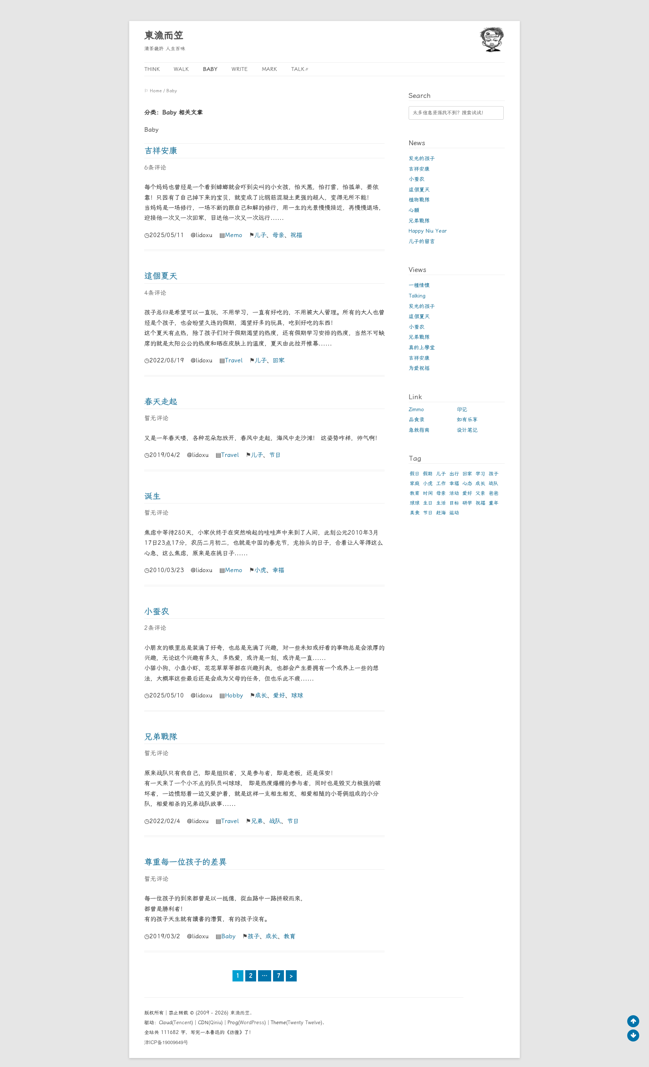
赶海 (441, 512)
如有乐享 (467, 419)
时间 (428, 493)
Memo (233, 235)
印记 (462, 409)
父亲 (480, 493)
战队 (275, 821)
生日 (428, 503)
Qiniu (215, 1022)
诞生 (152, 496)
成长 (261, 695)
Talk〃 (300, 69)
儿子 (260, 235)
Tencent (183, 1022)
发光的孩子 (422, 158)
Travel (234, 360)
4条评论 (155, 292)
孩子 (254, 936)
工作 (441, 483)
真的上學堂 (422, 347)
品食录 (416, 419)
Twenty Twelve (304, 1022)
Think (152, 69)
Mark (269, 69)
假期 (428, 473)
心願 (414, 210)
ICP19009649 (166, 1042)
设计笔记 (467, 430)
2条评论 (155, 627)
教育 (290, 936)
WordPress (252, 1022)
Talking (417, 296)
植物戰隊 (419, 200)
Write (240, 69)
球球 (297, 695)
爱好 (279, 695)
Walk (181, 69)
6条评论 (155, 167)
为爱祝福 (419, 368)
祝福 (296, 235)
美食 (415, 512)
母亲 (278, 235)
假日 (415, 473)
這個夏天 (160, 276)
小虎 (260, 570)
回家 (279, 360)
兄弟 (257, 821)
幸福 (278, 570)
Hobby (234, 695)
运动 (454, 512)
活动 (454, 493)
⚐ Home (153, 90)
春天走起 (160, 401)
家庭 (415, 483)
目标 (454, 503)
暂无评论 (156, 418)
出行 (454, 473)
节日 (275, 454)
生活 (441, 503)
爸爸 (493, 493)
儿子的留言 (422, 241)
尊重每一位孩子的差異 (185, 862)
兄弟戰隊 (160, 736)
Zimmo (416, 409)
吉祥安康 (160, 150)
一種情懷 (419, 285)
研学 (467, 503)
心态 (467, 483)
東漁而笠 (163, 35)
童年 (493, 503)
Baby (210, 69)
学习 (480, 473)
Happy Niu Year (428, 231)
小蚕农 (156, 611)
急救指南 (419, 430)
